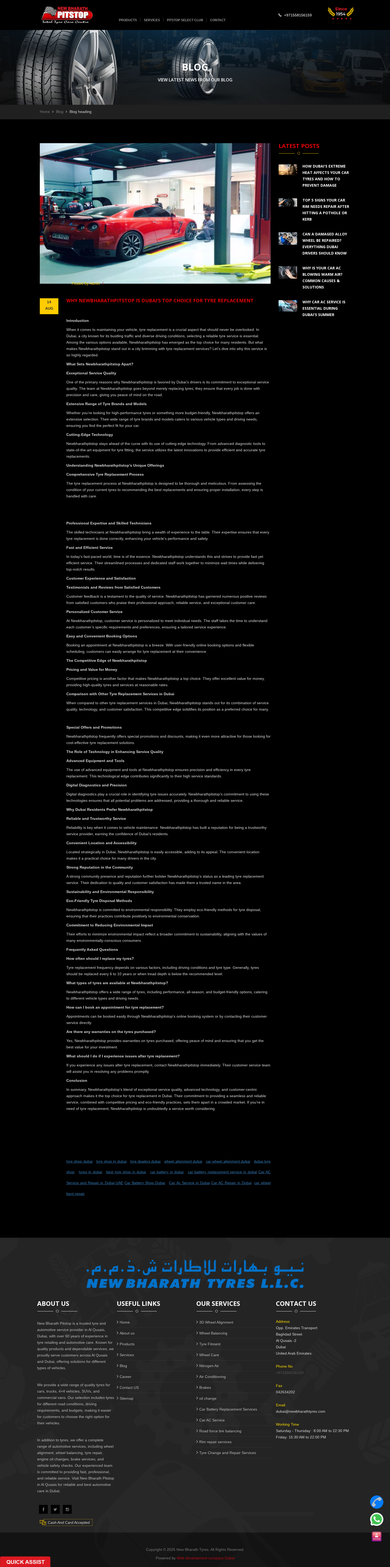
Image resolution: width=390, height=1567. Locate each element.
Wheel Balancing (213, 1333)
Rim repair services (215, 1442)
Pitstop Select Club (185, 20)
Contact (218, 20)
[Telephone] (376, 1502)
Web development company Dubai (206, 1558)
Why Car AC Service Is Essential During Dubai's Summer (323, 308)
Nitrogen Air (209, 1366)
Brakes (205, 1387)
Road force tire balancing (220, 1431)
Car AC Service (212, 1420)
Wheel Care (209, 1355)
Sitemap (126, 1398)
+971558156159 (298, 15)
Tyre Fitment (209, 1344)
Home (45, 112)
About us (127, 1333)
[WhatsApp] (377, 1519)
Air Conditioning (212, 1377)
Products (127, 1344)
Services (127, 1355)
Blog (59, 112)
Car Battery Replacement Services (228, 1409)
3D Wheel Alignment (216, 1322)
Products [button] (128, 20)
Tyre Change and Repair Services (227, 1453)
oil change (207, 1398)
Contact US (129, 1387)
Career (125, 1377)
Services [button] (152, 20)
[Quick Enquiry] (376, 1536)
